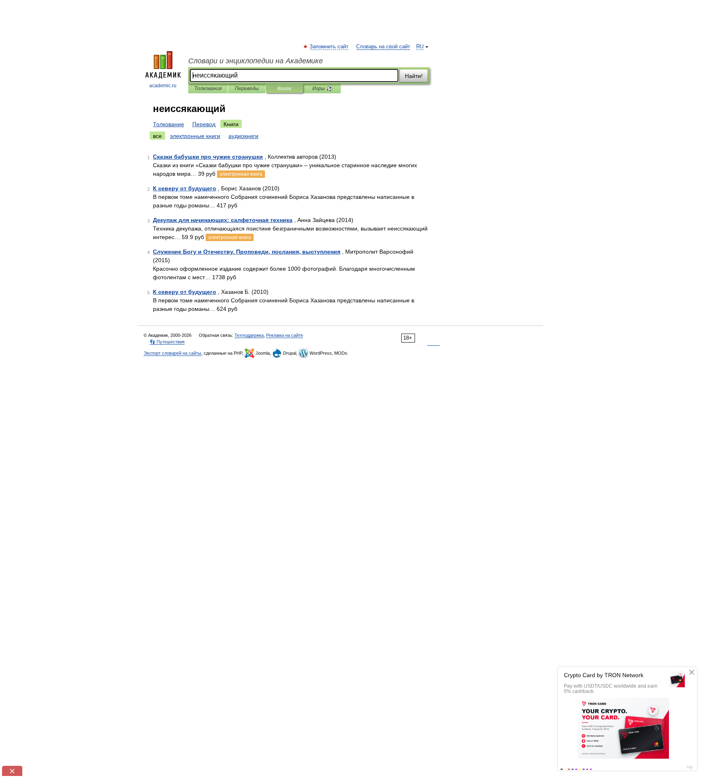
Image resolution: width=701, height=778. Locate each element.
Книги (284, 88)
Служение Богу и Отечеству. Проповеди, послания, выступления (246, 251)
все (157, 136)
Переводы (247, 88)
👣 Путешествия (167, 341)
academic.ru (162, 85)
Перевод (203, 124)
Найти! (414, 76)
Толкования (207, 88)
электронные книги (195, 136)
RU (420, 47)
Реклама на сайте (284, 335)
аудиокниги (243, 136)
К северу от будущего (184, 188)
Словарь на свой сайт (383, 47)
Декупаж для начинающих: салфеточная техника (222, 220)
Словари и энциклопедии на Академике (255, 61)
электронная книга (240, 174)
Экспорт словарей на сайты (172, 353)
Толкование (168, 124)
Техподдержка (249, 335)
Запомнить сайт (329, 47)
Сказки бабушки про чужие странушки (208, 156)
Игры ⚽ (322, 88)
